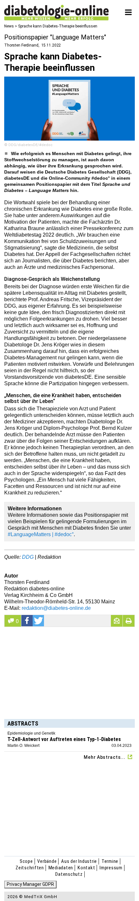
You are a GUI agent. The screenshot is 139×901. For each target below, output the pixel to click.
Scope (26, 861)
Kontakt (86, 868)
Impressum (111, 868)
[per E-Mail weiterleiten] (117, 621)
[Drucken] (128, 621)
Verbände (47, 861)
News (9, 26)
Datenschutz (68, 874)
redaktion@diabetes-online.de (56, 608)
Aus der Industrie (79, 861)
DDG (28, 557)
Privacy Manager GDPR (30, 884)
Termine (110, 861)
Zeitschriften (30, 868)
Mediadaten (60, 868)
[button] (27, 620)
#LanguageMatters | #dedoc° (41, 534)
